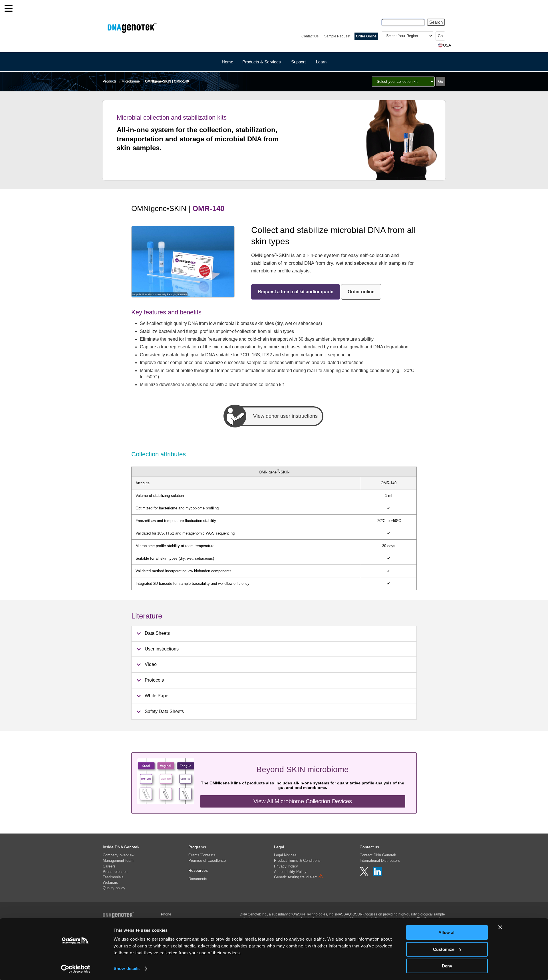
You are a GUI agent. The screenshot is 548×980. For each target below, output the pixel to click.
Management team (118, 860)
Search (436, 22)
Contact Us (310, 36)
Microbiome (131, 81)
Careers (109, 866)
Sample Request (337, 36)
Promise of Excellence (207, 860)
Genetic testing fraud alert (299, 877)
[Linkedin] (377, 875)
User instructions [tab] (162, 648)
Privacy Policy (286, 866)
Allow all (447, 932)
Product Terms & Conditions (297, 860)
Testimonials (113, 877)
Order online (361, 291)
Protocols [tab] (154, 680)
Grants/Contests (201, 855)
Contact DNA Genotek (378, 855)
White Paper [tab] (157, 695)
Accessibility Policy (290, 871)
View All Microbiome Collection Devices (302, 801)
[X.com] (365, 875)
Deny (447, 965)
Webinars (110, 882)
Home (227, 61)
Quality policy (114, 888)
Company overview (118, 855)
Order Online (366, 36)
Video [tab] (151, 664)
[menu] (8, 8)
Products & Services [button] (261, 61)
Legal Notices (285, 855)
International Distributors (380, 860)
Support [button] (298, 61)
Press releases (115, 871)
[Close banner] (500, 927)
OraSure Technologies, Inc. (313, 914)
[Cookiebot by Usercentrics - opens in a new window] (76, 969)
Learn (321, 61)
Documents (197, 879)
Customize (443, 949)
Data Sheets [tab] (157, 633)
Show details (127, 968)
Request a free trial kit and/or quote (295, 291)
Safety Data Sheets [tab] (164, 711)
